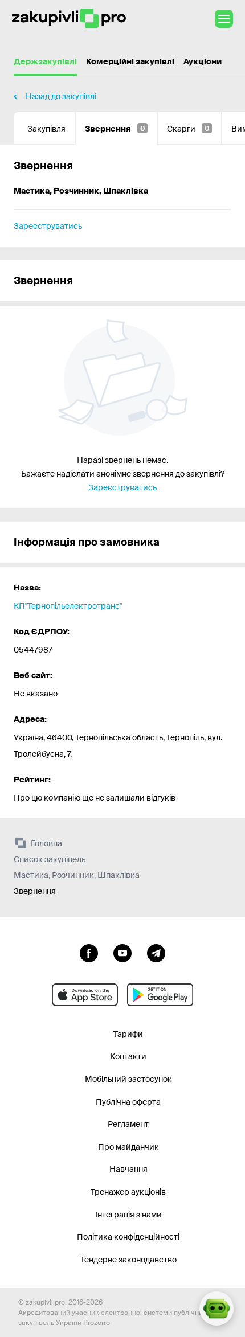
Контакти (128, 1056)
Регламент (128, 1124)
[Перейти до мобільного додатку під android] (160, 994)
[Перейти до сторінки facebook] (89, 952)
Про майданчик (128, 1147)
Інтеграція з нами (128, 1214)
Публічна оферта (128, 1102)
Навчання (128, 1169)
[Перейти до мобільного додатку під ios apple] (85, 994)
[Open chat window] (216, 1308)
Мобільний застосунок (128, 1079)
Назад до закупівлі (61, 96)
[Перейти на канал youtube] (122, 952)
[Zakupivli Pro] (69, 18)
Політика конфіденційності (128, 1237)
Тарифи (128, 1034)
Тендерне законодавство (128, 1259)
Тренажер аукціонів (128, 1192)
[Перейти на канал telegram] (156, 952)
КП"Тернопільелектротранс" (68, 606)
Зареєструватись (48, 226)
